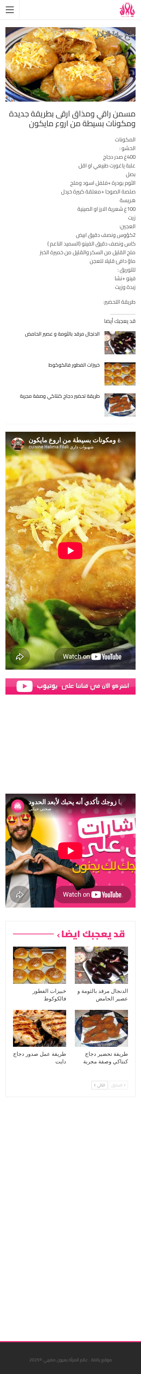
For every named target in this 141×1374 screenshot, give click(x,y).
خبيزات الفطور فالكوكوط (74, 365)
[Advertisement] (81, 1216)
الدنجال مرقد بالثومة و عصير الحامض (62, 333)
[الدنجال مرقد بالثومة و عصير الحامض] (120, 342)
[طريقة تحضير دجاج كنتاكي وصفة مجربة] (120, 405)
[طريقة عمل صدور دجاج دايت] (39, 1028)
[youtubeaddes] (70, 685)
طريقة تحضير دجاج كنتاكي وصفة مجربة (60, 396)
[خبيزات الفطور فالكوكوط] (120, 373)
